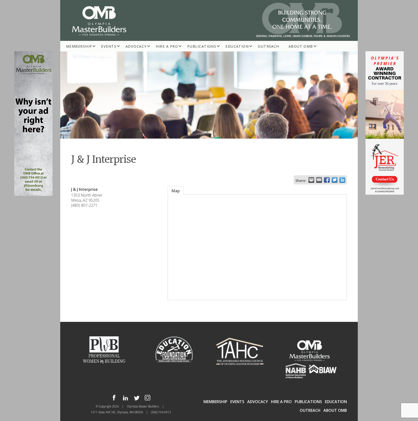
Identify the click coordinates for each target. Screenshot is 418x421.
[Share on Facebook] (327, 180)
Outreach (268, 46)
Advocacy (136, 46)
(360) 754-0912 (161, 412)
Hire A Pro (167, 46)
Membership (79, 46)
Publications (201, 46)
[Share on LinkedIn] (342, 180)
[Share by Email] (319, 180)
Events (108, 46)
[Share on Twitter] (334, 180)
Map (176, 190)
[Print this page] (311, 180)
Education (237, 46)
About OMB (301, 46)
